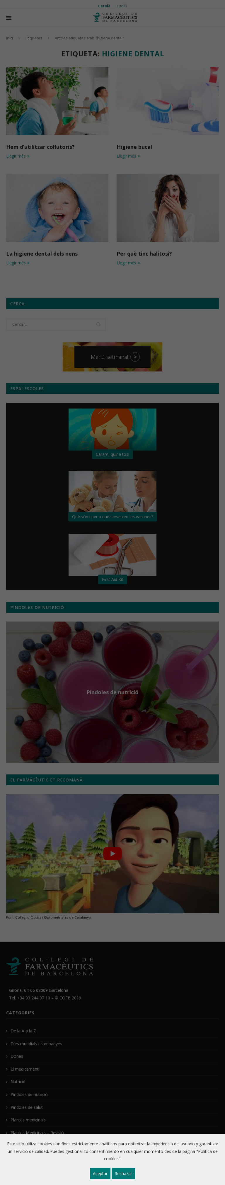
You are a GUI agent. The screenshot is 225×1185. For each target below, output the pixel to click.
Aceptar (100, 1173)
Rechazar (123, 1173)
